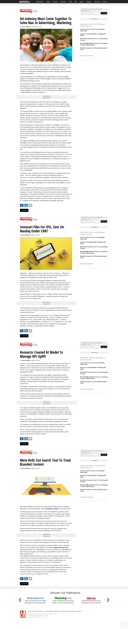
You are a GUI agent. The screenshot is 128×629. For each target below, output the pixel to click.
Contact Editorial (49, 611)
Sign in (82, 1)
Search (76, 1)
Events (48, 1)
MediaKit (41, 611)
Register (88, 1)
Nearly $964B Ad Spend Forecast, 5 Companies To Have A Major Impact (94, 44)
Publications (39, 1)
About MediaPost (32, 611)
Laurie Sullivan (26, 27)
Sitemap (63, 611)
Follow (105, 1)
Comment (24, 210)
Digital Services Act (61, 547)
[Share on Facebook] (22, 205)
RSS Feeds (57, 611)
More (70, 1)
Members (63, 1)
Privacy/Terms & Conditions (74, 611)
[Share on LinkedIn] (26, 205)
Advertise (97, 1)
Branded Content (52, 509)
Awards (55, 1)
